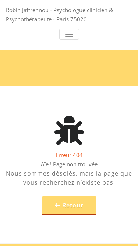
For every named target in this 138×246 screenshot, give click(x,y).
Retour (73, 205)
